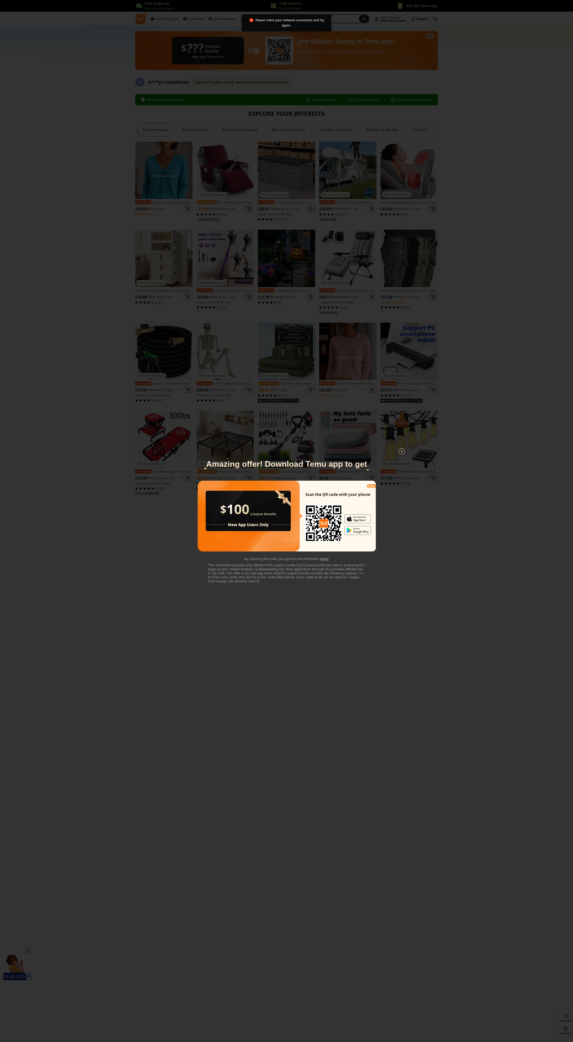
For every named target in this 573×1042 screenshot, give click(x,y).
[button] (402, 451)
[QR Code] (323, 523)
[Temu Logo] (323, 523)
